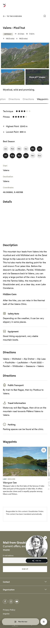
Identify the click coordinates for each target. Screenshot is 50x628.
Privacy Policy (9, 610)
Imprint (6, 613)
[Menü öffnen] (43, 621)
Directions (14, 99)
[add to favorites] (44, 16)
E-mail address (8, 556)
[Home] (4, 7)
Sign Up (25, 569)
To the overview (14, 16)
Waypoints (43, 99)
